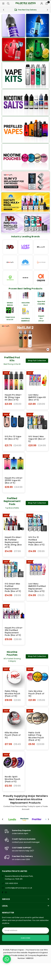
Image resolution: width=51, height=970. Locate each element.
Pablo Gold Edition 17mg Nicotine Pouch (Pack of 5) (36, 736)
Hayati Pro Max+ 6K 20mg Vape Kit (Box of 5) (13, 397)
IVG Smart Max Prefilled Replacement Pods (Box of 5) (13, 587)
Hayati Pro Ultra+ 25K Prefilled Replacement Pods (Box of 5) (14, 631)
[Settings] (41, 3)
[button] (46, 3)
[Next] (47, 10)
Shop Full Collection (37, 360)
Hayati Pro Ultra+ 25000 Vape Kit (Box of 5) (14, 480)
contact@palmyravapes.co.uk (18, 888)
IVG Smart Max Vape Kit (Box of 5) (36, 439)
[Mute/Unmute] (42, 347)
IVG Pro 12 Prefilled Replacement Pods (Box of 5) (36, 541)
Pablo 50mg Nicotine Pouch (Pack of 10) (12, 693)
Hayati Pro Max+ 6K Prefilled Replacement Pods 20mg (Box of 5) (13, 542)
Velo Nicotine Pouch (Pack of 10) (36, 693)
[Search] (8, 3)
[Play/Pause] (5, 347)
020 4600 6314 (11, 883)
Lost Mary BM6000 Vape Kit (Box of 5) (37, 397)
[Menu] (3, 3)
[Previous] (3, 10)
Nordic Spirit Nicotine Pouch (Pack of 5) (12, 779)
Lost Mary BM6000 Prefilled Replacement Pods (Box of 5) (37, 587)
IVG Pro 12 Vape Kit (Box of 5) (13, 437)
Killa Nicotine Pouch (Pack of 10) (13, 735)
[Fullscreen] (47, 347)
